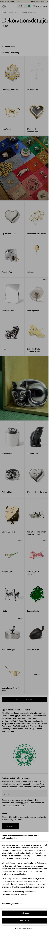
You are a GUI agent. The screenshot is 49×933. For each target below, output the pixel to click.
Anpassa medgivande (24, 928)
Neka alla (24, 921)
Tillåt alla (24, 913)
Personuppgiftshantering (12, 903)
